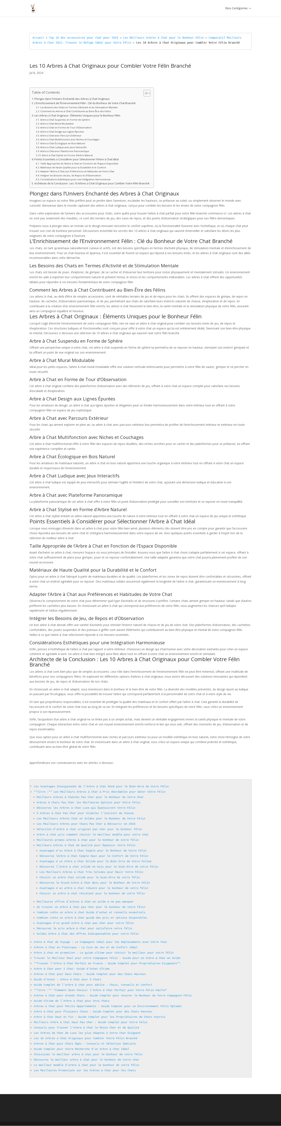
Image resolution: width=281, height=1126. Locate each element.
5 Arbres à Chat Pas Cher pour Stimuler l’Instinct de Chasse (85, 813)
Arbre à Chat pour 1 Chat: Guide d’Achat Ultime (71, 968)
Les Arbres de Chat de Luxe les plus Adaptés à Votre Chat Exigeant (87, 1033)
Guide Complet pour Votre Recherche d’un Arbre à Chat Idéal (81, 1049)
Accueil (38, 37)
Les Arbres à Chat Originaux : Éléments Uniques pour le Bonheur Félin (77, 115)
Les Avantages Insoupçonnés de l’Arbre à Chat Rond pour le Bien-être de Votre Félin (101, 786)
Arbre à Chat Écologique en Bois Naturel (62, 143)
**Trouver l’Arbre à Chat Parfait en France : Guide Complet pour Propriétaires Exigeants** (107, 963)
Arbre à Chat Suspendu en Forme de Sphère (65, 119)
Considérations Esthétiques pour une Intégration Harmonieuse (75, 179)
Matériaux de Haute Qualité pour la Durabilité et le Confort (73, 167)
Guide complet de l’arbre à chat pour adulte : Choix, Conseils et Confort (93, 984)
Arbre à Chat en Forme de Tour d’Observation (66, 127)
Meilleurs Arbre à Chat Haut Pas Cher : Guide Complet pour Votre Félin (90, 1022)
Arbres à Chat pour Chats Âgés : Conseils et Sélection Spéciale (85, 1043)
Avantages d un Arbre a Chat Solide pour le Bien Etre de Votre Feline (95, 861)
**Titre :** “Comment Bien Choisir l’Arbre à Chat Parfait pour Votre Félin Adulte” (100, 990)
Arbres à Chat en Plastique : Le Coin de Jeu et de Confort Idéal (85, 947)
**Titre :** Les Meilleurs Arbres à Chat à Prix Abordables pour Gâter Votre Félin (99, 791)
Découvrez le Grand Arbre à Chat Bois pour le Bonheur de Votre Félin (94, 882)
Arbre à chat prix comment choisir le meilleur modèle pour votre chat (93, 834)
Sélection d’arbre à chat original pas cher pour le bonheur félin (89, 829)
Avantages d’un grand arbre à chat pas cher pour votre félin (85, 923)
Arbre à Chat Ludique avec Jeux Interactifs (63, 147)
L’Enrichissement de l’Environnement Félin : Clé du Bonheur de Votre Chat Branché (85, 103)
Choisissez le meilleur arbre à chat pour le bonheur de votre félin (88, 1054)
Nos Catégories (236, 8)
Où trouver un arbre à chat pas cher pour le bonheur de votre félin (91, 907)
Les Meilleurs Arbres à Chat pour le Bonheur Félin (163, 37)
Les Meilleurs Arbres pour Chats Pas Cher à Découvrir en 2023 (86, 824)
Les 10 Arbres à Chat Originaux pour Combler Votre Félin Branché (85, 1038)
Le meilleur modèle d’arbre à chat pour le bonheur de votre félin (86, 1065)
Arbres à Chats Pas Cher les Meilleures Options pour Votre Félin (88, 802)
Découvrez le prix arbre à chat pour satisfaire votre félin (84, 928)
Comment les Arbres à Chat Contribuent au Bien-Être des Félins (75, 111)
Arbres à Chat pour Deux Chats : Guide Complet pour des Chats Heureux (90, 974)
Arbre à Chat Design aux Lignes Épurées (62, 131)
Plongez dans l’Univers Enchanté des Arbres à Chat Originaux (72, 99)
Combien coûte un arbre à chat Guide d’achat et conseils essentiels (91, 912)
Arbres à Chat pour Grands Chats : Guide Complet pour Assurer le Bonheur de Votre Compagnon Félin (113, 995)
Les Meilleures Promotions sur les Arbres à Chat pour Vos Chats (85, 1070)
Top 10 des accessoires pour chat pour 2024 (83, 37)
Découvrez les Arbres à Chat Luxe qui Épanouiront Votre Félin (86, 808)
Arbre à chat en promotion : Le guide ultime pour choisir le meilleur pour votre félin (104, 952)
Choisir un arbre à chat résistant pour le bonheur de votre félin (92, 893)
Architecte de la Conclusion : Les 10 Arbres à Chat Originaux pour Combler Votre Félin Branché (92, 183)
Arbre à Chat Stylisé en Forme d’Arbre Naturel (67, 155)
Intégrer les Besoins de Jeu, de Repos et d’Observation (70, 175)
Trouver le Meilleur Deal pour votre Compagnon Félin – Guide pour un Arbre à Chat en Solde (107, 958)
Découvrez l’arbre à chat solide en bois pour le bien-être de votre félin (98, 866)
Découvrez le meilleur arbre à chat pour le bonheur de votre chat (86, 1059)
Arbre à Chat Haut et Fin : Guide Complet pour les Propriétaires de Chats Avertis (99, 1017)
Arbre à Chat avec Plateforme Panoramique (64, 151)
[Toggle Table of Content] (145, 93)
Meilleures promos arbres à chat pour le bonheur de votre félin (88, 840)
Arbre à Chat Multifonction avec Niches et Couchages (69, 139)
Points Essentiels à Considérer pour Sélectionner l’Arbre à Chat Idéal (76, 159)
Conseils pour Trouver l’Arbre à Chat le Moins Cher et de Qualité (86, 1027)
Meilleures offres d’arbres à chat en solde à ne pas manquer (85, 901)
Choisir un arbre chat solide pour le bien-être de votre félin (89, 877)
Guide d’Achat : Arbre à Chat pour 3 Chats (67, 979)
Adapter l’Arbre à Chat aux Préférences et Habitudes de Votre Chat (77, 171)
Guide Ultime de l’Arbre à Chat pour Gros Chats (71, 1001)
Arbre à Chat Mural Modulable (57, 123)
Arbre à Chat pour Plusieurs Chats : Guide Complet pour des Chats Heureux (93, 1011)
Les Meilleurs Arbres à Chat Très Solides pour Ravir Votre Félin (91, 872)
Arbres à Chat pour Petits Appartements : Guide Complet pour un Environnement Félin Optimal (108, 1006)
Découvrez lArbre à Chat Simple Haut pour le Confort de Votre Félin (93, 856)
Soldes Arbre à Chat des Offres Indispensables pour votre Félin (88, 933)
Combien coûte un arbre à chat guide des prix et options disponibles (92, 917)
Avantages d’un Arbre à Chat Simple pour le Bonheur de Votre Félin (92, 850)
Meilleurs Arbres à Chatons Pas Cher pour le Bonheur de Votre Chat (90, 797)
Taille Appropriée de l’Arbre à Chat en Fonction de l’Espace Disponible (79, 163)
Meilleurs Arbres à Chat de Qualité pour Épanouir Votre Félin (86, 845)
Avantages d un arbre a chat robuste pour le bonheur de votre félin (93, 888)
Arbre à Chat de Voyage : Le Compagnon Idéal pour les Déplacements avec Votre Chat (100, 942)
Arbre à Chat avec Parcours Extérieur (60, 135)
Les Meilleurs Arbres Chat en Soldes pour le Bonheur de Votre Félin (91, 818)
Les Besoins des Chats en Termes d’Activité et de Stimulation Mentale (79, 107)
